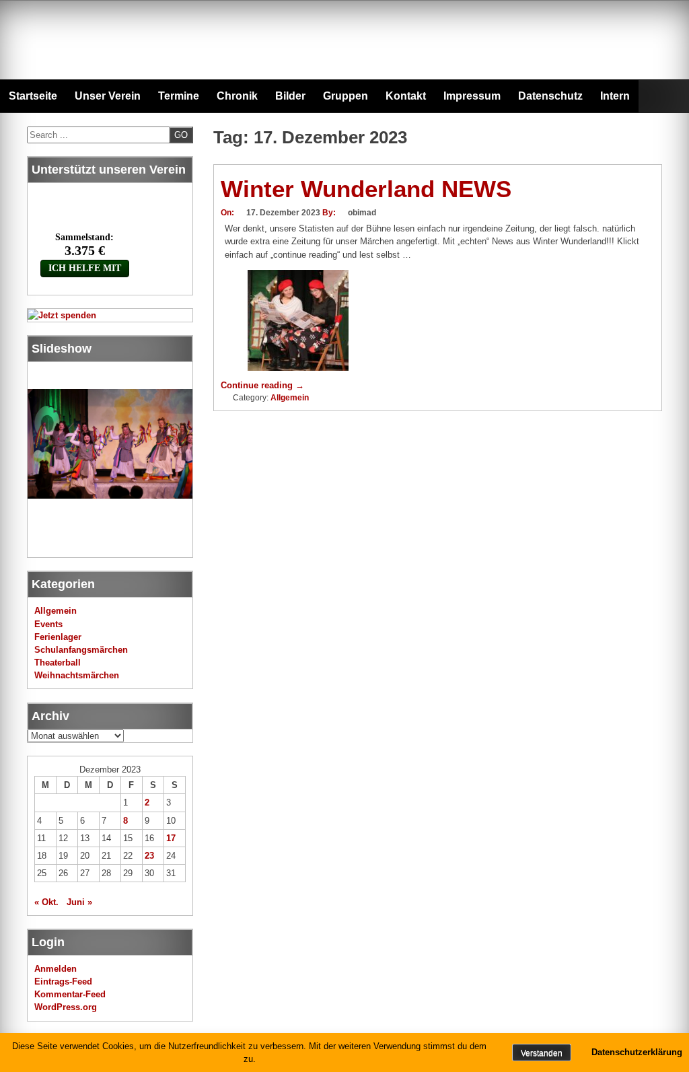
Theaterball (57, 662)
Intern (615, 96)
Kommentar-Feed (70, 994)
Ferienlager (57, 637)
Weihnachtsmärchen (76, 675)
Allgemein (289, 397)
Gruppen (345, 96)
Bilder (290, 96)
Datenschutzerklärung (636, 1052)
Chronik (237, 96)
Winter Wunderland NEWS (366, 189)
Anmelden (55, 969)
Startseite (33, 96)
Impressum (472, 96)
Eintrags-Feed (63, 981)
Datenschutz (550, 96)
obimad (362, 212)
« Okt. (46, 902)
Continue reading (262, 385)
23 (149, 856)
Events (48, 624)
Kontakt (406, 96)
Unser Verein (108, 96)
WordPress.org (65, 1007)
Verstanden (542, 1053)
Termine (178, 96)
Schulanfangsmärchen (81, 650)
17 (171, 838)
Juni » (79, 902)
